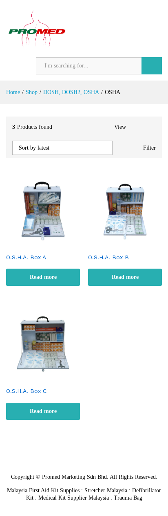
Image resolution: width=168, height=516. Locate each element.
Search (151, 65)
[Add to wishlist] (51, 244)
